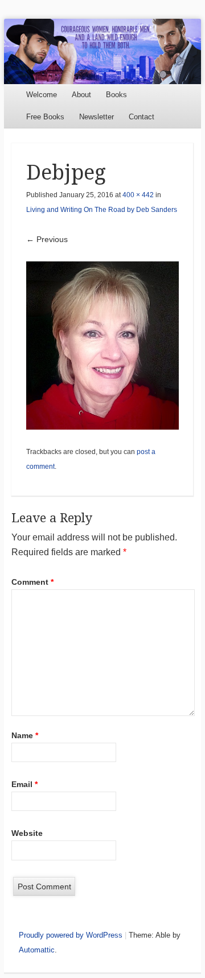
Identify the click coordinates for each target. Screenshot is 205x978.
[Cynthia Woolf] (102, 51)
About (81, 94)
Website (27, 833)
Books (116, 94)
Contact (141, 117)
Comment (32, 581)
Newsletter (96, 117)
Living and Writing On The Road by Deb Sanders (101, 210)
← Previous (47, 239)
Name (24, 735)
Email (24, 784)
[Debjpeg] (102, 345)
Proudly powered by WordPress (70, 935)
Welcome (41, 94)
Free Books (45, 117)
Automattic (37, 950)
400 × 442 (138, 195)
